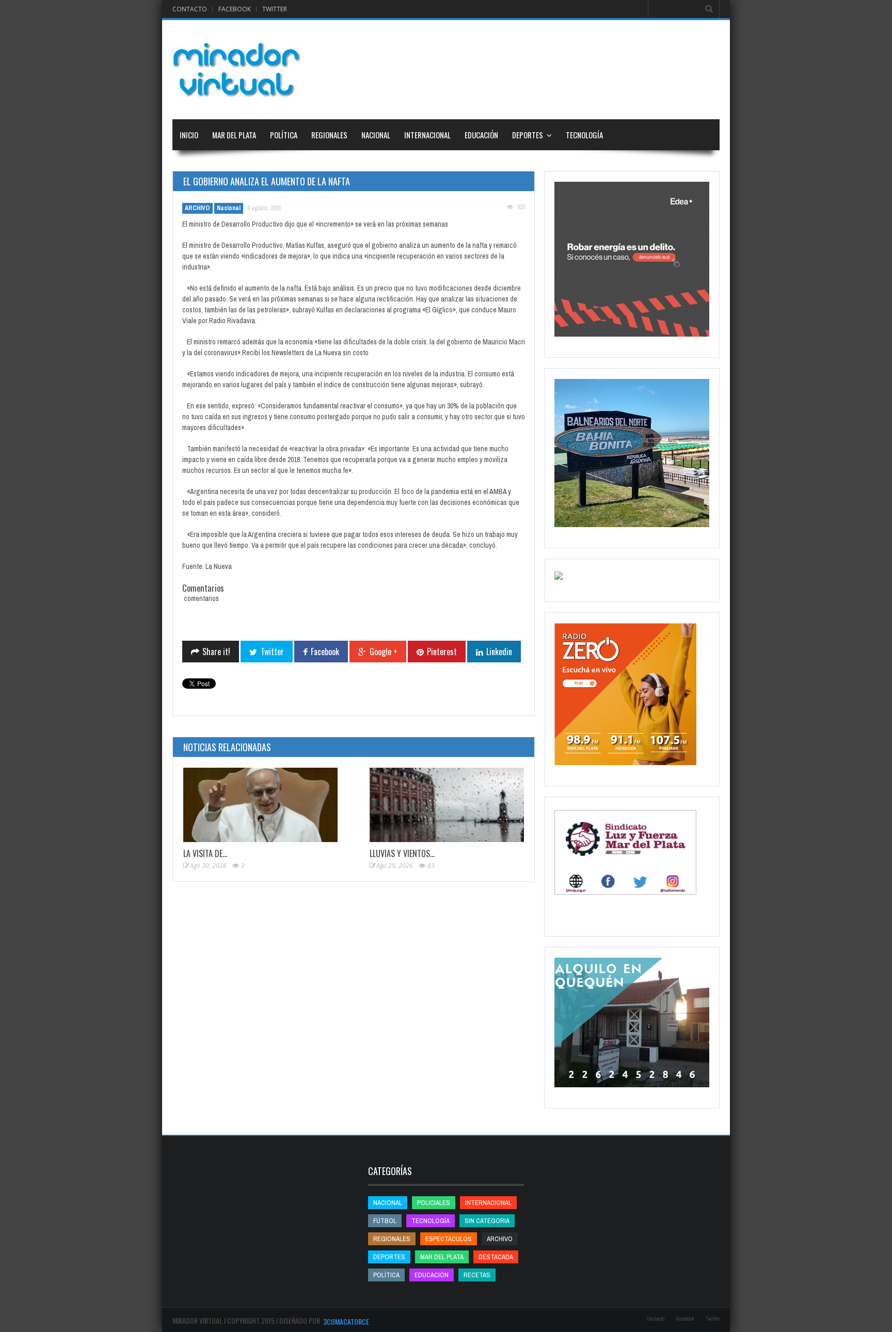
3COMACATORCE (346, 1321)
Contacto (189, 9)
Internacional (427, 134)
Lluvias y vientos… (402, 853)
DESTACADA (496, 1256)
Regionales (329, 134)
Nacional (375, 134)
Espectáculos (448, 1238)
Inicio (189, 134)
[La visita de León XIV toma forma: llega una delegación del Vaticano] (260, 805)
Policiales (433, 1202)
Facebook (234, 9)
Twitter (274, 9)
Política (283, 134)
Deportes (527, 134)
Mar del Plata (234, 134)
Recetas (477, 1275)
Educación (481, 134)
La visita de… (205, 853)
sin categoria (487, 1220)
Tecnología (584, 134)
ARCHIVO (197, 208)
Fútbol (384, 1220)
